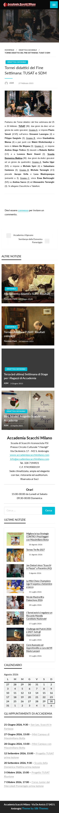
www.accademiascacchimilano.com (29, 455)
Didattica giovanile (28, 50)
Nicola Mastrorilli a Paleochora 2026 (35, 598)
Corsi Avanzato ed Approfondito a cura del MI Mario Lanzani (39, 648)
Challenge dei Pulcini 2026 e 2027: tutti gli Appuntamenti (38, 632)
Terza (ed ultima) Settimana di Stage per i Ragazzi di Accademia (26, 376)
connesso (23, 210)
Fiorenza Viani (10, 299)
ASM (11, 83)
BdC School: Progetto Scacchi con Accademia (25, 418)
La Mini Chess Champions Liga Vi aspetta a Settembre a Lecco (39, 584)
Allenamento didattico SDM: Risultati (27, 294)
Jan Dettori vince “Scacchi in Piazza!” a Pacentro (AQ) (39, 567)
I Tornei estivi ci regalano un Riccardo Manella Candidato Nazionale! (39, 616)
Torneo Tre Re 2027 (35, 550)
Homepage (9, 50)
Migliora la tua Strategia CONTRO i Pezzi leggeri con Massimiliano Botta (37, 537)
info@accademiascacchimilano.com (29, 459)
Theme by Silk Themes (35, 808)
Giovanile (11, 289)
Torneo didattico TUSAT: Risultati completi (24, 334)
